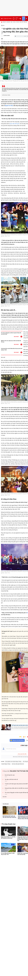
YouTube (10, 18)
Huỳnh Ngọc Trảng (6, 764)
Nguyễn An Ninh (9, 105)
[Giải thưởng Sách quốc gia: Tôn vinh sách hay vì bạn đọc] (9, 810)
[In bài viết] (2, 46)
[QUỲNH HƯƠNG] (2, 36)
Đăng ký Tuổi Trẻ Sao (23, 18)
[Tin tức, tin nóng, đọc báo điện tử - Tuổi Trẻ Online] (2, 18)
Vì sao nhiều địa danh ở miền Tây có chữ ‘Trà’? (8, 854)
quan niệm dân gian (14, 123)
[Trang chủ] (1, 22)
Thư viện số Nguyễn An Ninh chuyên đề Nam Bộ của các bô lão (11, 333)
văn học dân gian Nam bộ (18, 764)
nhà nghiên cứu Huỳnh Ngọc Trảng (13, 761)
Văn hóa (2, 25)
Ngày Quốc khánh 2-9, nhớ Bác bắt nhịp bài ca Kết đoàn (8, 837)
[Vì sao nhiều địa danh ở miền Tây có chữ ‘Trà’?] (8, 847)
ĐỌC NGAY (16, 336)
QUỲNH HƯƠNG (7, 35)
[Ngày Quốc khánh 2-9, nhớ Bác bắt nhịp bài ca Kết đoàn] (8, 831)
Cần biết (13, 18)
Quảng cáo (17, 18)
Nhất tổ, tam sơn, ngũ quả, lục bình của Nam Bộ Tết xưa (11, 341)
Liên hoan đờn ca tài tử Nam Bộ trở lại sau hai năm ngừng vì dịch (11, 349)
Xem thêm (5, 796)
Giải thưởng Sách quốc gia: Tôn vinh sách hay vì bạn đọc (9, 816)
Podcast (5, 18)
